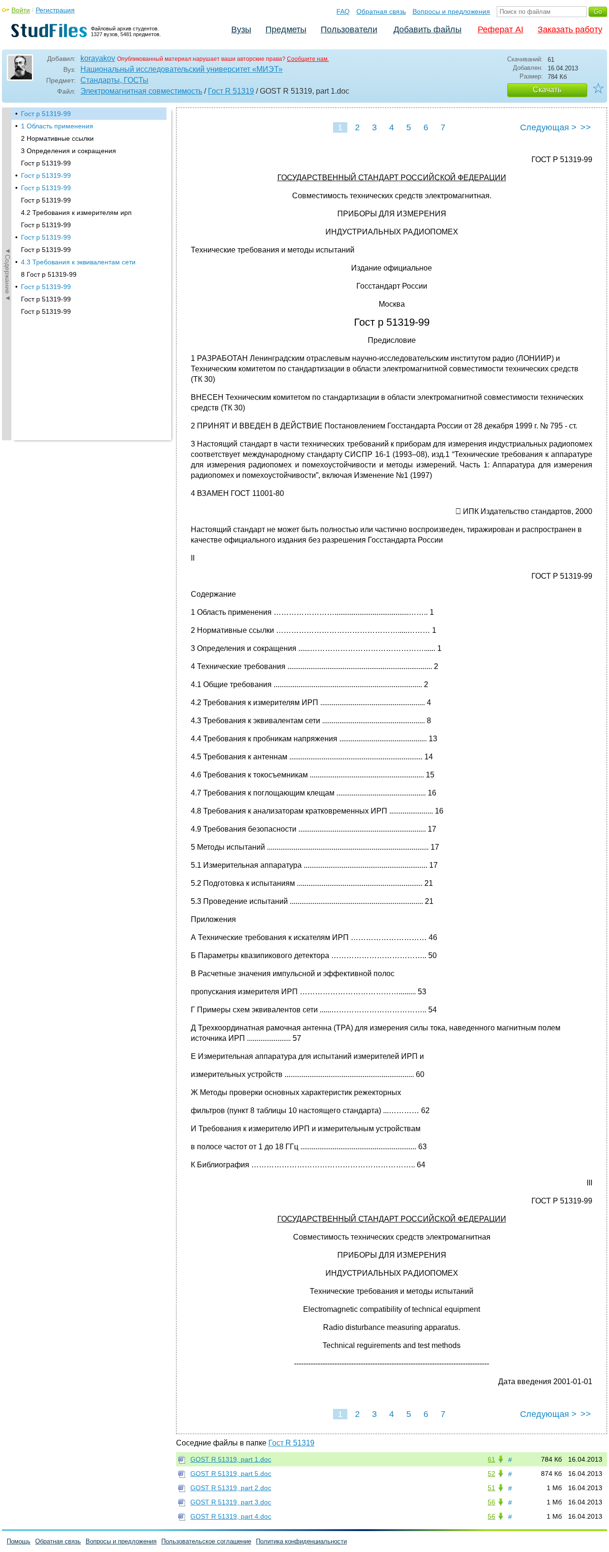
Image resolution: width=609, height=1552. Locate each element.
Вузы (241, 29)
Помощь (18, 1541)
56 (491, 1502)
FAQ (343, 11)
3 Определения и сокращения (68, 151)
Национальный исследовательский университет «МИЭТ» (181, 69)
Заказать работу (570, 29)
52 (491, 1473)
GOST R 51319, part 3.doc (230, 1502)
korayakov (97, 58)
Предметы (285, 29)
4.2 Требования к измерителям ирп (76, 212)
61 (491, 1459)
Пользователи (349, 29)
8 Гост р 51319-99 (49, 274)
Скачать (547, 90)
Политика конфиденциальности (301, 1541)
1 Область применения (57, 126)
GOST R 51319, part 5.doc (230, 1473)
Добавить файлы (427, 29)
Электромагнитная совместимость (141, 91)
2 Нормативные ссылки (57, 138)
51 (491, 1488)
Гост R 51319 (231, 91)
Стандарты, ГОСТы (114, 80)
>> (585, 127)
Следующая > (548, 127)
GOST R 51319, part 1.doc (230, 1459)
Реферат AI (500, 29)
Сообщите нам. (308, 59)
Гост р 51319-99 (46, 113)
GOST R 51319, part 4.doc (230, 1516)
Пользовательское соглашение (206, 1541)
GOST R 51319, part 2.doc (230, 1488)
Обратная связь (381, 11)
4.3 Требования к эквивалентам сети (78, 262)
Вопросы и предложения (451, 11)
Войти (20, 10)
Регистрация (55, 10)
